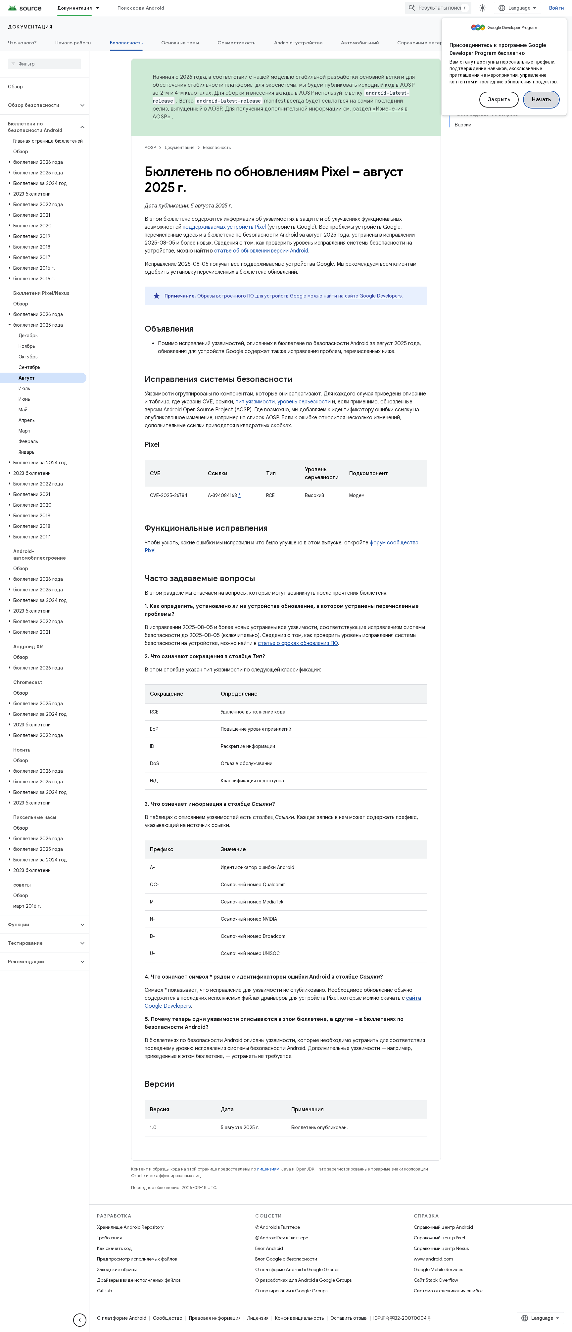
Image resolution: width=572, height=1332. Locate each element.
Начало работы (73, 43)
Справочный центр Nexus (441, 1248)
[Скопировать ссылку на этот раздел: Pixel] (165, 445)
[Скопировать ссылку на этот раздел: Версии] (180, 1085)
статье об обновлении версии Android (261, 251)
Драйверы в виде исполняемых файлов (138, 1280)
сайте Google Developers (373, 296)
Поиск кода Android (141, 8)
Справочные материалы (425, 43)
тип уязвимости (255, 401)
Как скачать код (114, 1248)
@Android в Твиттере (277, 1227)
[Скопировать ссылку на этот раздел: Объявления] (200, 330)
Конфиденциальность (299, 1318)
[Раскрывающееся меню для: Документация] (101, 8)
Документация (74, 8)
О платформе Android (121, 1318)
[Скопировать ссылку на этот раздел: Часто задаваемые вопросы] (261, 579)
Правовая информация (215, 1318)
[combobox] (438, 8)
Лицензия (257, 1318)
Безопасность (126, 43)
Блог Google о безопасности (286, 1259)
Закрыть (499, 99)
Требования (109, 1238)
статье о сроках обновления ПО (298, 643)
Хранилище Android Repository (130, 1227)
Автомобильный (360, 43)
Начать (541, 99)
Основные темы (180, 43)
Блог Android (269, 1248)
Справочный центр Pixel (439, 1238)
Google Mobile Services (438, 1269)
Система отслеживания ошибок (448, 1291)
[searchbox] (44, 64)
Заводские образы (117, 1269)
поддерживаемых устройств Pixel (224, 227)
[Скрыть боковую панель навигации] (79, 1320)
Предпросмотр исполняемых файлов (137, 1259)
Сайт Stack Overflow (436, 1280)
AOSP (150, 147)
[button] (39, 105)
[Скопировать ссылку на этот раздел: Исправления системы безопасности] (299, 380)
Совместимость (236, 43)
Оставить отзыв (348, 1318)
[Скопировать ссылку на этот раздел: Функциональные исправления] (274, 529)
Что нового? (22, 43)
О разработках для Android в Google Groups (303, 1280)
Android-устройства (298, 43)
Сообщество (167, 1318)
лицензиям (268, 1169)
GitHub (104, 1291)
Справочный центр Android (443, 1227)
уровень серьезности (304, 401)
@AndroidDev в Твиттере (281, 1238)
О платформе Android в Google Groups (297, 1269)
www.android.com (433, 1259)
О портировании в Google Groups (291, 1291)
